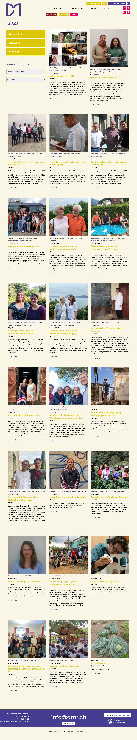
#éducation (111, 69)
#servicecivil (119, 322)
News (94, 8)
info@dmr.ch (68, 717)
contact (107, 8)
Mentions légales (68, 723)
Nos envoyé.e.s (93, 4)
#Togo (64, 70)
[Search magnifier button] (128, 3)
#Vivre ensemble (109, 240)
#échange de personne (16, 660)
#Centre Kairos (96, 407)
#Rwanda (52, 70)
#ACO (51, 238)
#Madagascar (74, 68)
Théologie (14, 51)
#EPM (40, 407)
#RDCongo (69, 660)
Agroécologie (16, 34)
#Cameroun (12, 491)
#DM (27, 407)
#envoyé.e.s (64, 68)
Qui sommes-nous (56, 8)
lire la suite (54, 99)
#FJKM (113, 238)
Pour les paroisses (117, 4)
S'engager (63, 15)
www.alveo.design (77, 731)
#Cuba (51, 68)
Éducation (14, 43)
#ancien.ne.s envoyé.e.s (62, 238)
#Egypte (57, 68)
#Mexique (82, 68)
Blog (105, 4)
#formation (38, 322)
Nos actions (51, 15)
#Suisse (59, 70)
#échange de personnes (17, 153)
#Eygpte (74, 238)
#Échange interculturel (98, 69)
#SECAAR (11, 325)
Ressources (79, 8)
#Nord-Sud (38, 153)
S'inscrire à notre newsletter (117, 715)
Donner (74, 15)
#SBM (100, 240)
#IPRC (60, 325)
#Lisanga (61, 660)
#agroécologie (96, 238)
